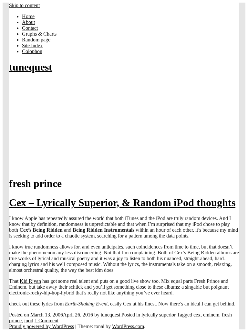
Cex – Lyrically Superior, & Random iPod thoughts (122, 202)
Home (28, 16)
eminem (211, 314)
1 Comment (46, 320)
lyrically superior (158, 314)
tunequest (30, 67)
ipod (28, 320)
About (28, 22)
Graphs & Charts (39, 34)
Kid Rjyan (30, 281)
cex (197, 314)
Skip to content (24, 5)
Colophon (32, 51)
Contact (30, 28)
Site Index (32, 45)
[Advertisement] (124, 125)
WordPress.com (128, 326)
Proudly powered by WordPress (41, 326)
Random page (36, 39)
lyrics (47, 303)
